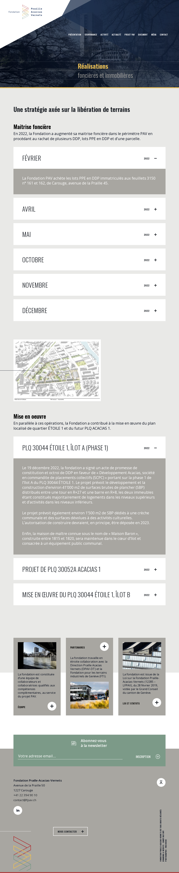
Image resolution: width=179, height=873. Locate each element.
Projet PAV (129, 34)
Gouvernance (91, 34)
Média (153, 34)
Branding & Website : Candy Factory (163, 846)
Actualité (116, 34)
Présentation (74, 34)
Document (143, 34)
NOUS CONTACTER (67, 831)
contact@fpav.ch (24, 800)
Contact (164, 34)
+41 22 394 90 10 (25, 795)
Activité (104, 34)
